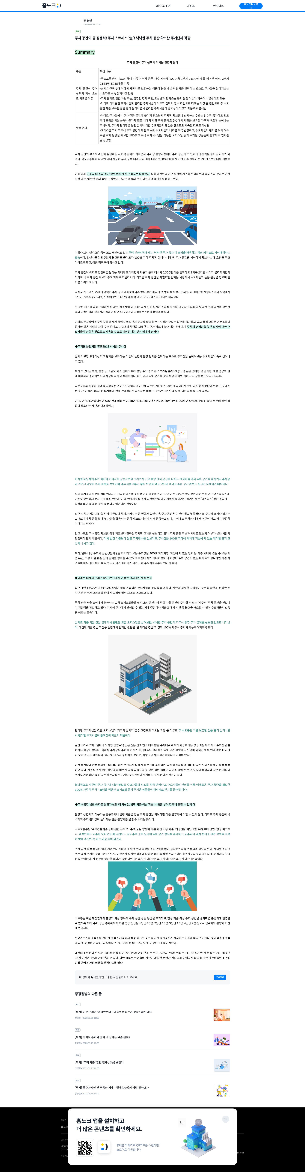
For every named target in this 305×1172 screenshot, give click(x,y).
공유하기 (220, 977)
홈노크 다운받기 (251, 6)
